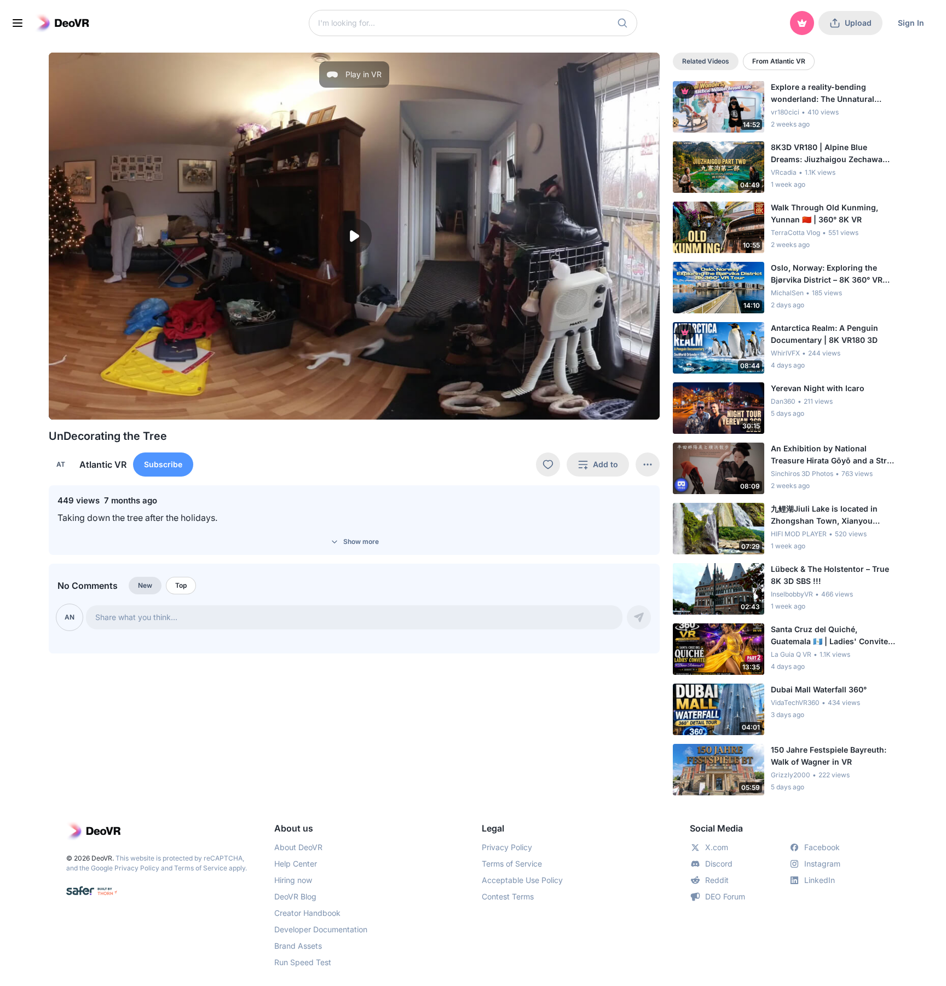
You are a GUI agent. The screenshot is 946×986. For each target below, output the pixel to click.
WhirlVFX (785, 353)
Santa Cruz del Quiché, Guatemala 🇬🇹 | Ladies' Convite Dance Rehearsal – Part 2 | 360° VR (830, 635)
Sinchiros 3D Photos (802, 473)
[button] (622, 23)
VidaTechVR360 (795, 702)
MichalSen (787, 293)
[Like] (548, 464)
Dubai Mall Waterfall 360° (819, 689)
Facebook (822, 847)
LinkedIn (819, 880)
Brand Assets (298, 945)
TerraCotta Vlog (795, 232)
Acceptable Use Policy (522, 880)
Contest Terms (508, 896)
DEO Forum (725, 896)
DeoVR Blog (295, 896)
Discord (718, 863)
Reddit (717, 880)
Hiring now (293, 880)
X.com (716, 847)
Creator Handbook (307, 913)
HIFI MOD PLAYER (799, 534)
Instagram (822, 863)
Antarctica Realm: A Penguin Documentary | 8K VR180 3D (824, 334)
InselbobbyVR (792, 594)
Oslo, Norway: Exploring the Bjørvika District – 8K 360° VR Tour (826, 274)
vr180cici (785, 112)
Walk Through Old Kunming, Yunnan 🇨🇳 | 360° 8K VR (824, 213)
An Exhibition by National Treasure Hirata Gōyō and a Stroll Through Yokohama (833, 455)
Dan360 (783, 401)
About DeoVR (298, 847)
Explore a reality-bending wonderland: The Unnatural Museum (822, 93)
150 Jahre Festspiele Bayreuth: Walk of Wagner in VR (828, 755)
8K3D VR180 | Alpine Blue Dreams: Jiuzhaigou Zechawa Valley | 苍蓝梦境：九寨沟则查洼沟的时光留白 (831, 153)
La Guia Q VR (791, 654)
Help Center (295, 863)
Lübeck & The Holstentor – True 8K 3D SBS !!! (830, 575)
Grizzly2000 (790, 775)
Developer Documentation (320, 929)
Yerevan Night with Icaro (817, 388)
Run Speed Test (302, 962)
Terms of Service (200, 868)
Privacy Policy (136, 868)
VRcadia (784, 172)
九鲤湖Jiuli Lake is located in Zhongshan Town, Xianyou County (824, 515)
